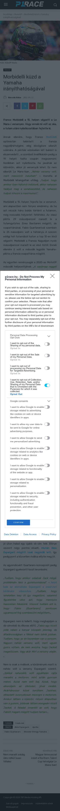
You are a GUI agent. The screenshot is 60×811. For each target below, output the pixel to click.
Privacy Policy (49, 534)
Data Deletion (11, 534)
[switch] (47, 344)
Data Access (30, 534)
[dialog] (30, 406)
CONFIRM (19, 522)
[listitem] (30, 336)
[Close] (53, 277)
